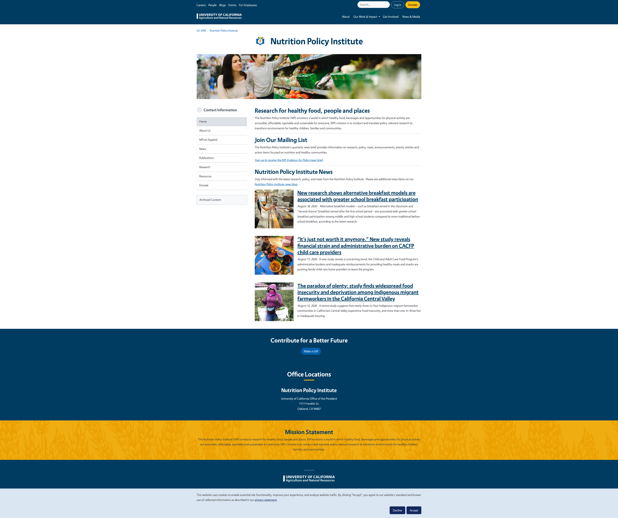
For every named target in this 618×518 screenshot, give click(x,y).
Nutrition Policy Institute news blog (276, 184)
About (346, 17)
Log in (397, 5)
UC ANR (201, 30)
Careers (201, 5)
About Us (205, 130)
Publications (206, 158)
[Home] (219, 17)
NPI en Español (208, 140)
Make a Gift (311, 351)
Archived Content (210, 200)
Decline (397, 510)
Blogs (222, 5)
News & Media (411, 17)
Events (232, 5)
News (202, 149)
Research (204, 167)
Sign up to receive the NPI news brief (289, 160)
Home (203, 121)
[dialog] (309, 503)
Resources (205, 176)
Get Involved (390, 17)
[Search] (388, 4)
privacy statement (266, 500)
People (212, 5)
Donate (412, 5)
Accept (414, 510)
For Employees (248, 5)
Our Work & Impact (365, 17)
